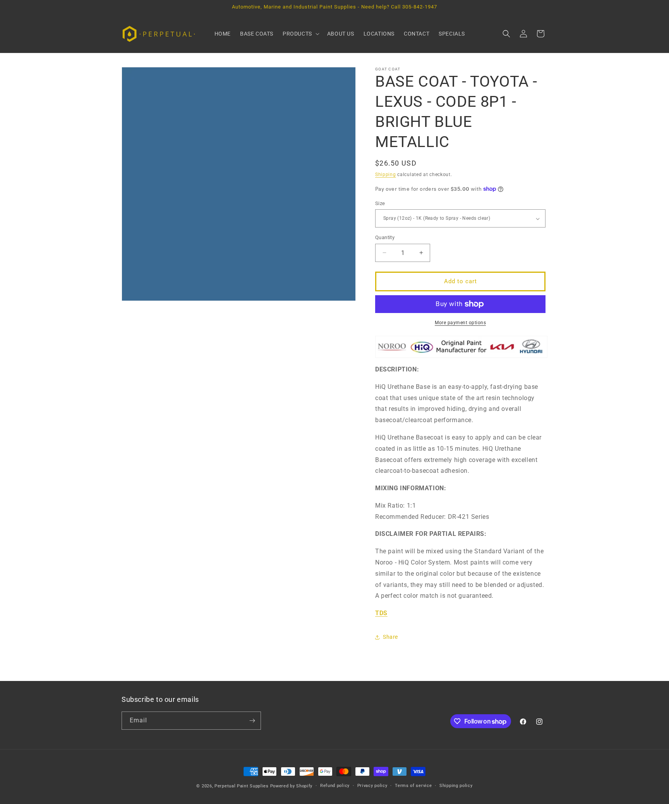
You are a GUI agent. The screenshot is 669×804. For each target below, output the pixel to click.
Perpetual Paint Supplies (241, 786)
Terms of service (413, 785)
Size (380, 203)
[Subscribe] (252, 721)
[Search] (506, 33)
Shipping (385, 174)
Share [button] (390, 637)
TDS (381, 613)
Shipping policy (456, 785)
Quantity (385, 237)
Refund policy (335, 785)
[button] (300, 34)
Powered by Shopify (291, 786)
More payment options (460, 322)
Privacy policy (372, 785)
